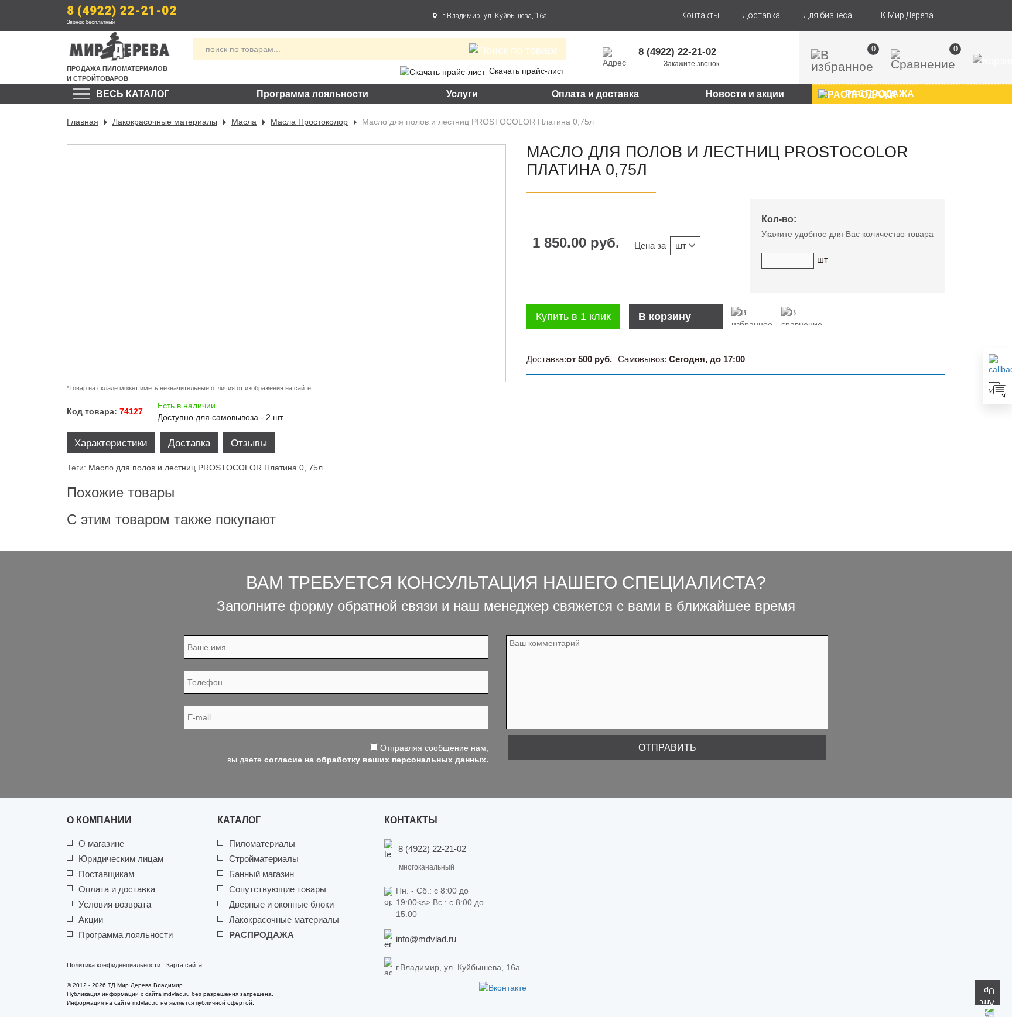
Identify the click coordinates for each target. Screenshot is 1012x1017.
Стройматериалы (264, 859)
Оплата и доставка (595, 94)
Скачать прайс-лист (527, 70)
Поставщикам (106, 874)
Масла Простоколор (309, 121)
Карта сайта (184, 964)
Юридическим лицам (120, 859)
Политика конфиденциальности (113, 964)
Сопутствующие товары (277, 889)
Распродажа (261, 935)
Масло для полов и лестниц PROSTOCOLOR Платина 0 (196, 467)
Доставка (761, 15)
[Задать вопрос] (997, 389)
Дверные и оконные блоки (281, 904)
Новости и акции (745, 94)
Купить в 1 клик (573, 316)
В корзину (664, 316)
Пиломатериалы (262, 843)
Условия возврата (114, 904)
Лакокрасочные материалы (164, 121)
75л (316, 467)
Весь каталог (132, 94)
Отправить (667, 748)
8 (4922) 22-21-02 (122, 10)
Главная (82, 121)
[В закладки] (751, 316)
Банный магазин (261, 874)
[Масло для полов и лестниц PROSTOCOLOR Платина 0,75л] (286, 263)
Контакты (700, 15)
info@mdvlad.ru (426, 939)
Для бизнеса (828, 15)
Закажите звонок (691, 64)
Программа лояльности (312, 94)
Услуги (462, 94)
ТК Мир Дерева (905, 15)
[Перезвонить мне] (997, 364)
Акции (90, 920)
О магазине (101, 843)
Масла (244, 121)
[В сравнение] (801, 316)
